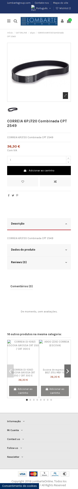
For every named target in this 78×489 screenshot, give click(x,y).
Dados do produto (23, 249)
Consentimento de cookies (19, 485)
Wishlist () (65, 8)
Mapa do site (60, 3)
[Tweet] (13, 195)
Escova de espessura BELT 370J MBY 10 (55, 371)
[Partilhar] (9, 195)
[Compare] (23, 365)
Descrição (17, 223)
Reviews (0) (19, 262)
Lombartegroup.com (19, 3)
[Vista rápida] (28, 365)
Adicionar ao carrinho (41, 170)
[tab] (39, 224)
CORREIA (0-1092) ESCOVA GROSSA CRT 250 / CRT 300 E (23, 372)
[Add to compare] (55, 181)
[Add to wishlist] (22, 181)
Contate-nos (42, 3)
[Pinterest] (17, 195)
